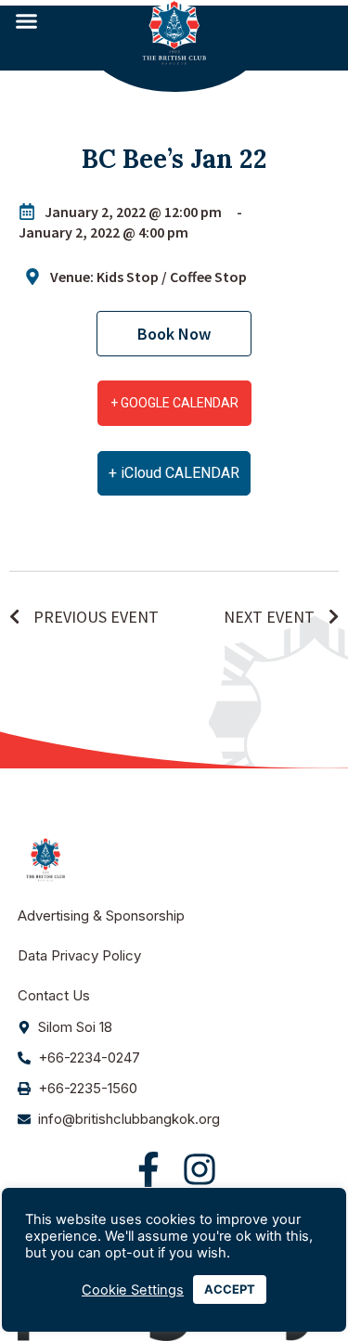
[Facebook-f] (148, 1169)
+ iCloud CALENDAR (174, 473)
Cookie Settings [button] (133, 1290)
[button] (27, 21)
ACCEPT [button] (229, 1289)
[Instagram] (199, 1169)
